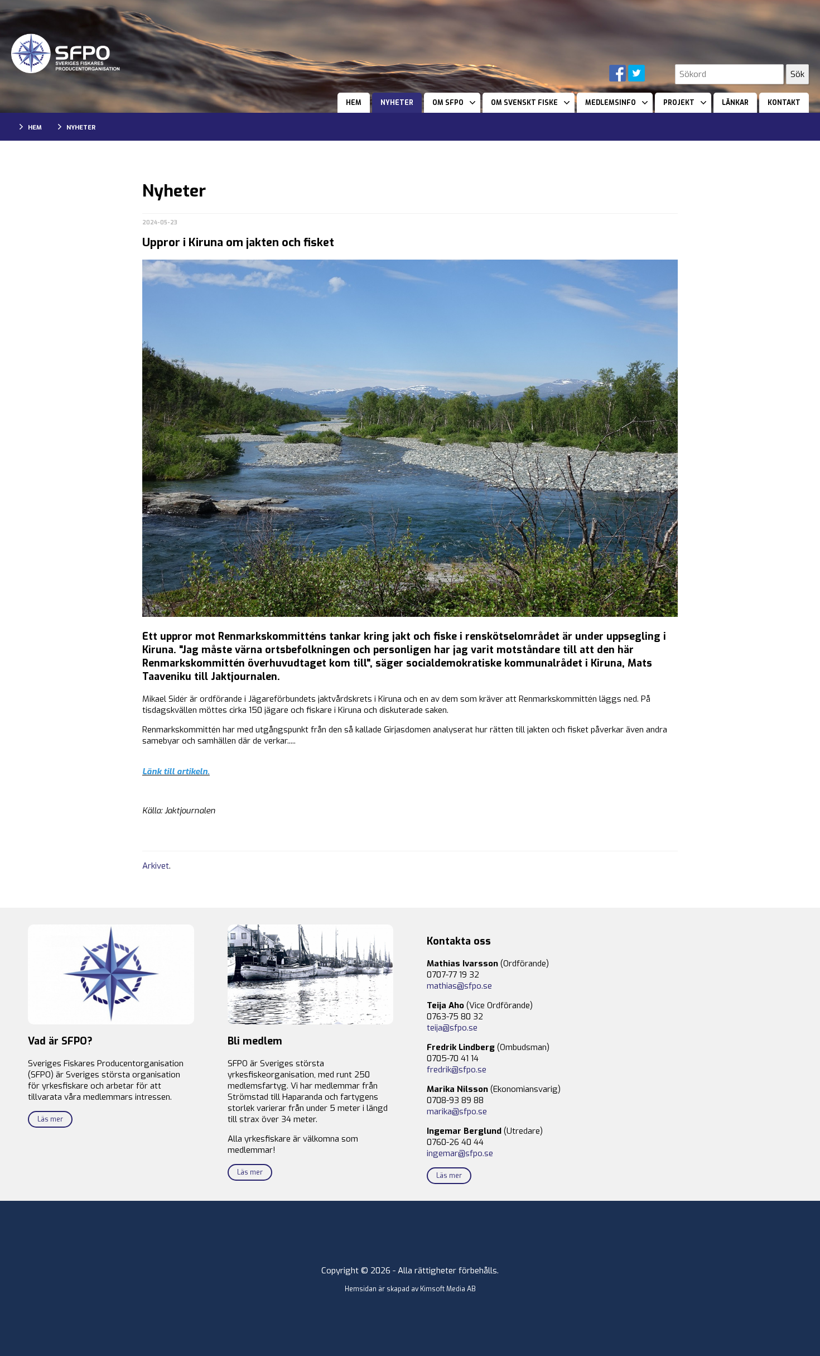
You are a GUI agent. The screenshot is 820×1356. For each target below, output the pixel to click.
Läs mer (50, 1119)
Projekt (678, 102)
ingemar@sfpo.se (460, 1153)
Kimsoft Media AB (448, 1289)
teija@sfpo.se (452, 1027)
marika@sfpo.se (457, 1111)
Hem (353, 102)
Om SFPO (448, 102)
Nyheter (396, 102)
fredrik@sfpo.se (456, 1069)
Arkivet (155, 865)
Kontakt (784, 102)
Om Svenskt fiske (524, 102)
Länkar (735, 102)
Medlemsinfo (610, 102)
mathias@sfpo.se (459, 985)
